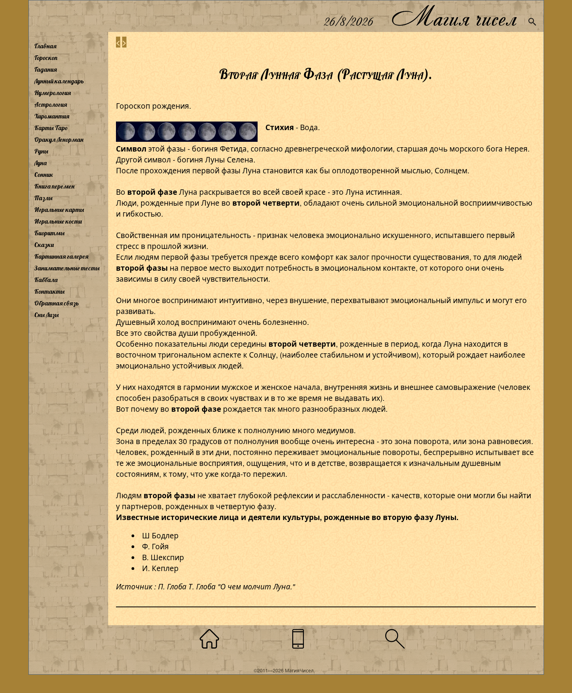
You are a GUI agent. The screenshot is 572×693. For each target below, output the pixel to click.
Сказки (44, 245)
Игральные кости (58, 221)
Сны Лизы (46, 315)
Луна (40, 163)
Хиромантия (51, 116)
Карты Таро (51, 128)
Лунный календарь (59, 81)
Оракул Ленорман (58, 139)
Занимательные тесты (67, 268)
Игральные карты (59, 209)
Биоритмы (49, 233)
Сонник (43, 174)
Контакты (49, 291)
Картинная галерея (61, 256)
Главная (45, 46)
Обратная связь (56, 303)
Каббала (46, 280)
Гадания (45, 69)
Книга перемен (54, 186)
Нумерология (52, 93)
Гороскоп (46, 58)
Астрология (50, 104)
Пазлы (43, 198)
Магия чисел (454, 16)
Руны (41, 151)
